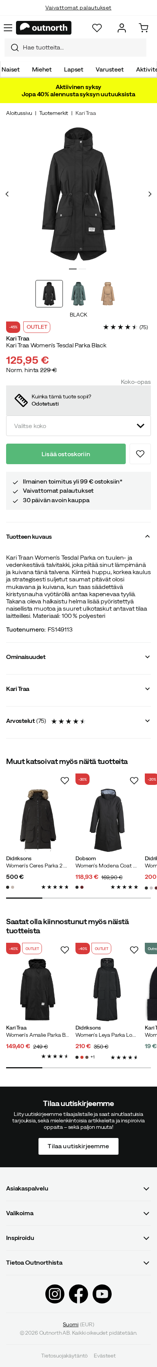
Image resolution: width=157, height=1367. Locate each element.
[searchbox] (82, 47)
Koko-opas (136, 381)
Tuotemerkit (53, 113)
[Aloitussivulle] (44, 28)
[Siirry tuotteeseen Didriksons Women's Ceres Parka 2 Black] (37, 820)
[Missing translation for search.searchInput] (12, 47)
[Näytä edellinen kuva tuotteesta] (7, 194)
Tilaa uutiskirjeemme (78, 1146)
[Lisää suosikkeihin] (140, 454)
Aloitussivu (19, 113)
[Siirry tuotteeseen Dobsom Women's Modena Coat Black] (107, 820)
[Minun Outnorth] (121, 28)
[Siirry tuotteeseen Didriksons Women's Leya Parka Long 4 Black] (107, 989)
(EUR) (78, 1324)
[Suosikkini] (97, 28)
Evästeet (105, 1356)
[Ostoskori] (143, 28)
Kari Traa (85, 113)
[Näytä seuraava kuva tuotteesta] (150, 194)
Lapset (73, 69)
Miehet (42, 69)
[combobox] (75, 47)
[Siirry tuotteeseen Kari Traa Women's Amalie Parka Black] (37, 989)
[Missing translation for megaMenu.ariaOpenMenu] (8, 28)
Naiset (11, 69)
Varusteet (110, 69)
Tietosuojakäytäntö (64, 1356)
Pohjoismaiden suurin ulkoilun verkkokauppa (78, 15)
